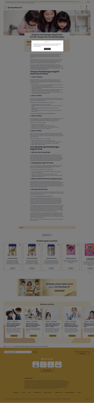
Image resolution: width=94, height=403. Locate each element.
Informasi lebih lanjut (38, 46)
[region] (47, 46)
